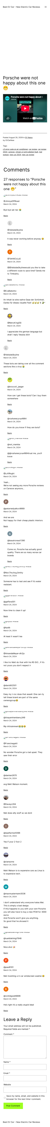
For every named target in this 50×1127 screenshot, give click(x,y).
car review (33, 149)
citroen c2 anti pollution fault (27, 152)
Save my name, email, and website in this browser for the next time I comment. (25, 1097)
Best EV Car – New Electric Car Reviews (21, 7)
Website (7, 1084)
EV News (29, 137)
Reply (6, 216)
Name (7, 1062)
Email (7, 1073)
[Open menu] (45, 6)
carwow (11, 152)
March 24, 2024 (10, 204)
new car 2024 (15, 155)
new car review (28, 155)
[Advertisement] (25, 45)
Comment (9, 1034)
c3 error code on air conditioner (15, 149)
